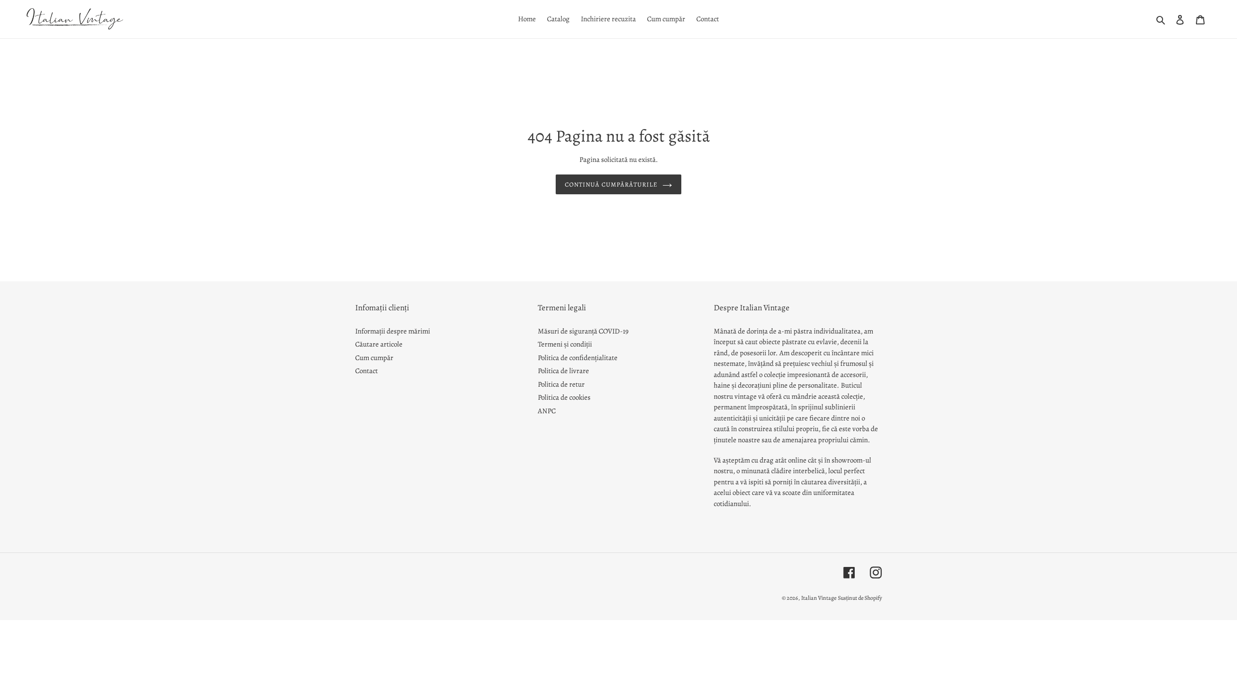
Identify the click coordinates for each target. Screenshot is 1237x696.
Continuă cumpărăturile (611, 184)
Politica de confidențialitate (578, 357)
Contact (366, 371)
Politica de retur (561, 384)
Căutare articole (379, 344)
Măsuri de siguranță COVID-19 (583, 331)
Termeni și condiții (565, 344)
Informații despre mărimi (392, 331)
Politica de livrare (563, 371)
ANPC (547, 411)
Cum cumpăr (374, 357)
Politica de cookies (564, 397)
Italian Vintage (818, 598)
